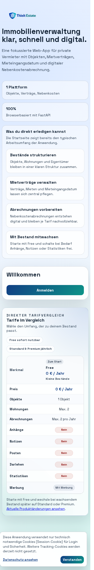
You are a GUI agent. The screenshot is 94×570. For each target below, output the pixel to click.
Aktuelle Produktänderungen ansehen (36, 509)
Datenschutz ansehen (20, 560)
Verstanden (72, 560)
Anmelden (45, 290)
